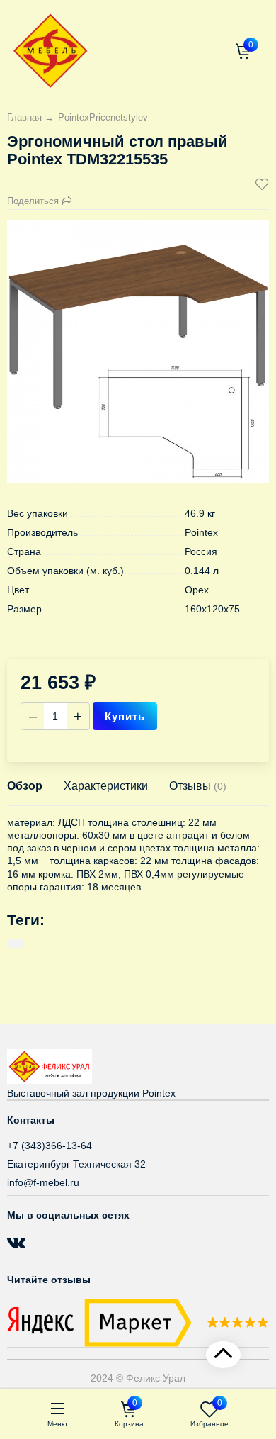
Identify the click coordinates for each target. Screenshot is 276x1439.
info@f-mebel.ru (43, 1182)
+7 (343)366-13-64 (49, 1145)
